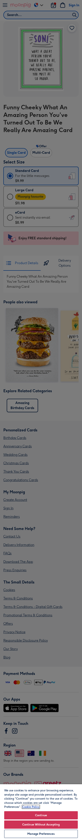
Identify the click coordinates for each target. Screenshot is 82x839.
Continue (41, 815)
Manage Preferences (40, 833)
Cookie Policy (31, 806)
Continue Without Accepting (41, 824)
